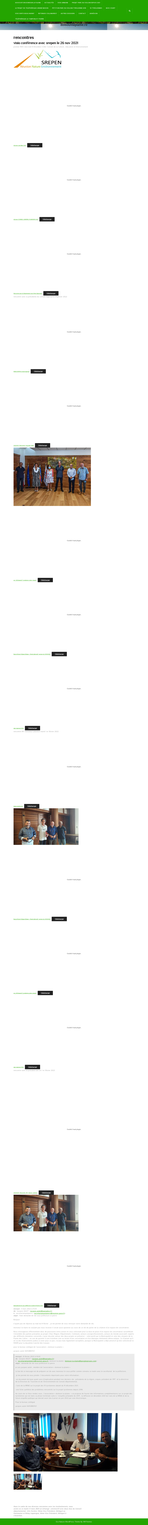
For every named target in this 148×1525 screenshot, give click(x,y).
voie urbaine (63, 2)
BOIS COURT (110, 8)
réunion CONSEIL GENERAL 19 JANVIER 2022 (26, 219)
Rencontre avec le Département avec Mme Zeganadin (28, 293)
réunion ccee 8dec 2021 (20, 145)
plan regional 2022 (19, 728)
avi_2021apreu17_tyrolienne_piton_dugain (25, 580)
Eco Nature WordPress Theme (68, 1522)
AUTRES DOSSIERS (68, 13)
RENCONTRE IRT (18, 806)
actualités (49, 2)
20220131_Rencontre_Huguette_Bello (24, 445)
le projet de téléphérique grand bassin (31, 8)
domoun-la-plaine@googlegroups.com (80, 1361)
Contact (82, 13)
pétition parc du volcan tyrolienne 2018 (69, 8)
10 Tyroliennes (96, 8)
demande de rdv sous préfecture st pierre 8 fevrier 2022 (28, 1305)
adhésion (94, 13)
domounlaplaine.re (74, 24)
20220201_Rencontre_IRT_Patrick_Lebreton (25, 1193)
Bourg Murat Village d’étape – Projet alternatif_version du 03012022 (32, 654)
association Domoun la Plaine (28, 2)
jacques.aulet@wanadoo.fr (41, 1311)
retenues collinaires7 (47, 13)
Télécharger (34, 145)
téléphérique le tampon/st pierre (29, 19)
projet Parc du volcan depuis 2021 (86, 2)
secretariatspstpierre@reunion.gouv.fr (49, 1313)
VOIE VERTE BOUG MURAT (24, 13)
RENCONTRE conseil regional (21, 371)
